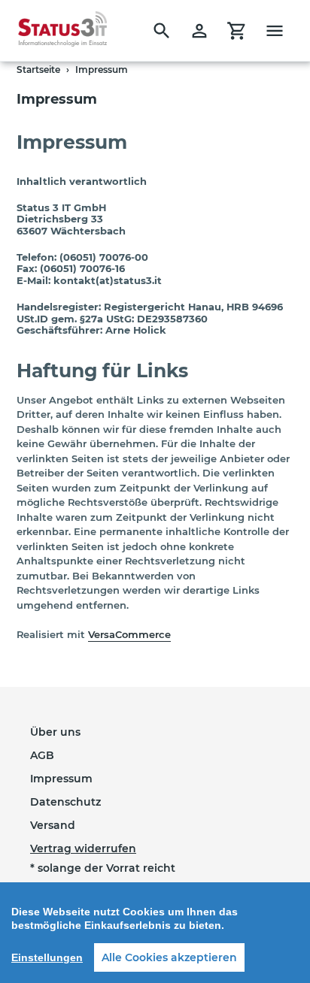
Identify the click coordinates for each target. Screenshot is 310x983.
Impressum (61, 778)
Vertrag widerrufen (83, 848)
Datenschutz (65, 802)
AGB (42, 755)
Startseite (38, 69)
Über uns (55, 732)
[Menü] (274, 31)
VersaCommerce (129, 634)
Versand (52, 825)
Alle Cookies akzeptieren (169, 957)
